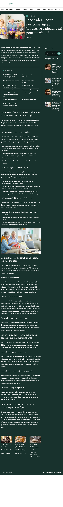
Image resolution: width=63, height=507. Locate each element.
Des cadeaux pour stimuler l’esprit (11, 81)
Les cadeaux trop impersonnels (29, 93)
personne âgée (27, 48)
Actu (53, 88)
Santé (31, 456)
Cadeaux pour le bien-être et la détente (29, 81)
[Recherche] (60, 3)
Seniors (29, 37)
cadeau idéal (11, 48)
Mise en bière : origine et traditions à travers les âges (56, 93)
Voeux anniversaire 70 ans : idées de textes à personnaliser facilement (56, 68)
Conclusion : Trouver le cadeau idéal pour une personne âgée (10, 104)
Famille (17, 453)
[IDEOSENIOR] (11, 3)
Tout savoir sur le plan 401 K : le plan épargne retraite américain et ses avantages (56, 106)
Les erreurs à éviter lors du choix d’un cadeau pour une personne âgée (10, 94)
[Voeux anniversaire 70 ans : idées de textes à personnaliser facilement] (48, 67)
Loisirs (2, 453)
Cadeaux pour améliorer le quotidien (28, 75)
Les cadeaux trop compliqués (29, 99)
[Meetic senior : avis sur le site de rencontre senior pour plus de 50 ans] (48, 80)
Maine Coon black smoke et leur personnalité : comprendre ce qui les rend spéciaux (6, 448)
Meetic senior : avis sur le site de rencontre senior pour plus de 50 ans (56, 82)
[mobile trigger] (3, 3)
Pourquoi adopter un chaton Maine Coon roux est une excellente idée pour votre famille (20, 448)
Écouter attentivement (27, 85)
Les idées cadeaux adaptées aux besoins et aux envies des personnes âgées (10, 76)
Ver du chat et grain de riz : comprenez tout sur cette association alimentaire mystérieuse (34, 449)
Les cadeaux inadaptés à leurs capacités (10, 100)
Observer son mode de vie (9, 90)
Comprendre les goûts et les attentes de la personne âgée (9, 86)
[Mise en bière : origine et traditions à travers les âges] (48, 92)
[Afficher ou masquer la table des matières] (25, 71)
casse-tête (14, 50)
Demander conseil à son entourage (30, 90)
